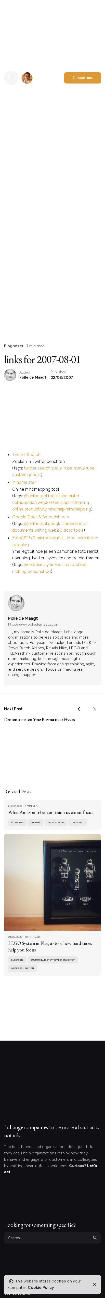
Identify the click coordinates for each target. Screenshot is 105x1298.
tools (57, 502)
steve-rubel (62, 468)
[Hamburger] (11, 78)
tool (51, 495)
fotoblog (78, 564)
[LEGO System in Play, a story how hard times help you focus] (52, 882)
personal (36, 571)
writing (41, 530)
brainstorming (76, 502)
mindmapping (78, 509)
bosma (39, 564)
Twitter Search (26, 454)
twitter (30, 468)
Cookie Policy (41, 1287)
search (43, 468)
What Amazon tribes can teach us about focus (50, 812)
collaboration (24, 502)
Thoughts (77, 822)
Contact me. (82, 77)
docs (68, 530)
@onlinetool (35, 495)
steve (79, 468)
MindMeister (24, 482)
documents (23, 530)
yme (28, 564)
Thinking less (56, 822)
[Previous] (79, 709)
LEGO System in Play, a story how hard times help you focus (50, 946)
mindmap (56, 509)
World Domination (22, 968)
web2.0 (45, 502)
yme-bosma (58, 564)
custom (19, 474)
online (17, 509)
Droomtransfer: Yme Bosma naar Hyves (39, 719)
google (34, 474)
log (48, 571)
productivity (35, 509)
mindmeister (67, 495)
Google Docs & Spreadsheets (40, 516)
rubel (90, 468)
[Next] (94, 709)
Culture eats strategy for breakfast (53, 960)
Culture (36, 822)
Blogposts (13, 345)
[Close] (94, 1284)
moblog (19, 571)
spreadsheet (74, 523)
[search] (95, 1238)
